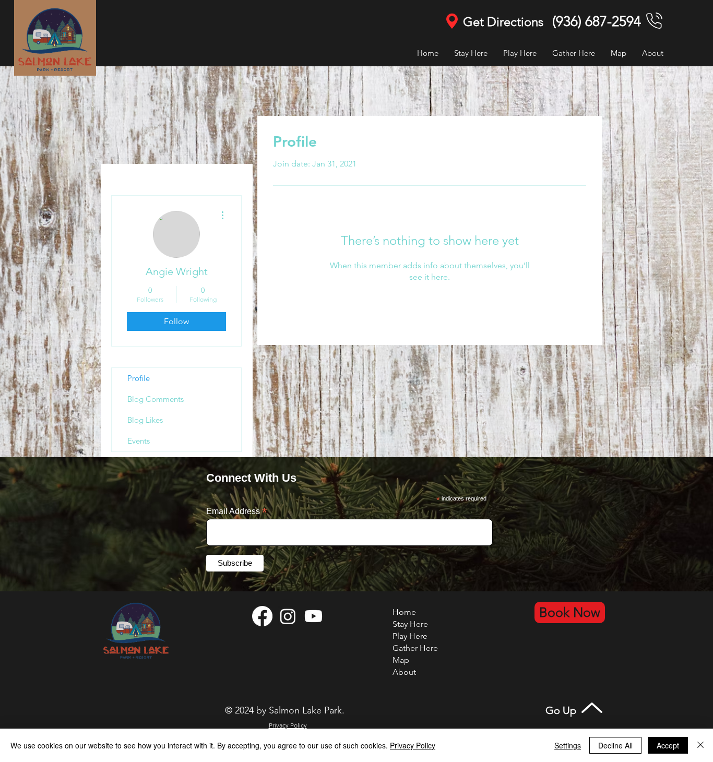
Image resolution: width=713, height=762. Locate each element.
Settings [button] (567, 745)
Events (138, 441)
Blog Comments (155, 399)
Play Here (410, 636)
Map (401, 660)
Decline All (615, 745)
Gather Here (415, 648)
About (404, 672)
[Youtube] (313, 616)
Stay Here (410, 624)
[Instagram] (288, 616)
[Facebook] (262, 616)
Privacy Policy (412, 745)
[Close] (700, 745)
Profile (138, 378)
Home (404, 612)
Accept (668, 745)
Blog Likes (145, 420)
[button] (519, 53)
